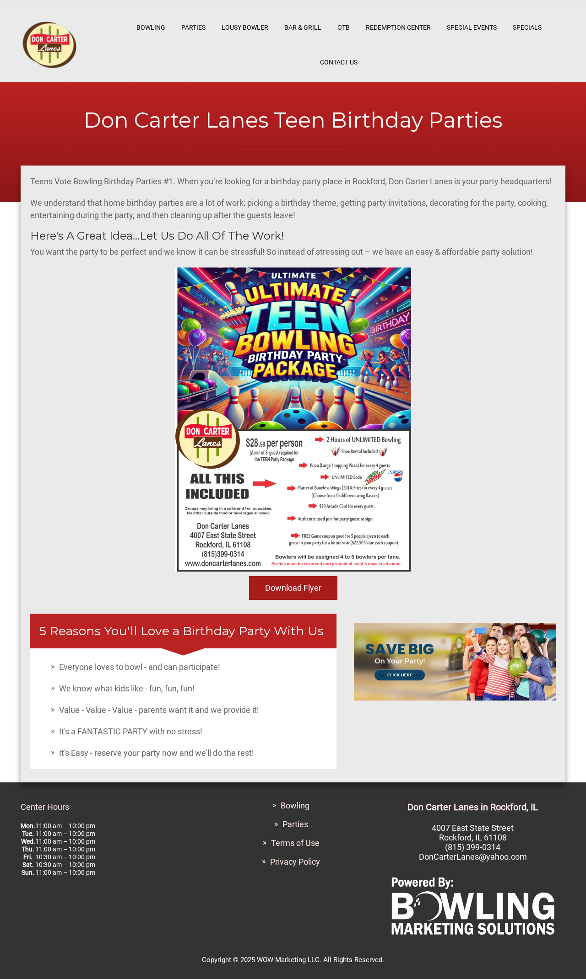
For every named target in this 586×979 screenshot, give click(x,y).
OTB (343, 27)
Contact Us (339, 62)
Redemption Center (398, 27)
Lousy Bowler (245, 27)
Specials (527, 27)
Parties (193, 27)
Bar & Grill (302, 27)
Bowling (150, 27)
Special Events (472, 27)
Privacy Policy (295, 862)
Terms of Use (295, 843)
